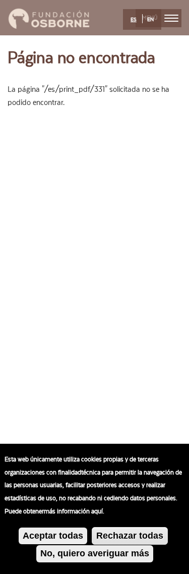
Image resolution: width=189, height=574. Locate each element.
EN (150, 20)
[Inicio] (49, 17)
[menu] (171, 18)
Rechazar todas (129, 536)
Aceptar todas (53, 536)
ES (134, 20)
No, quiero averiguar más (94, 553)
